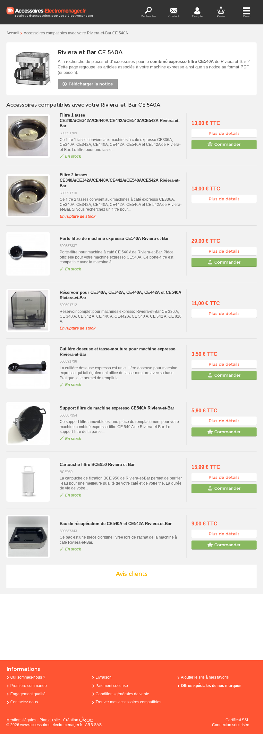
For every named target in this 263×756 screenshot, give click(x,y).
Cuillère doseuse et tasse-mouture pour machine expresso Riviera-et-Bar (117, 352)
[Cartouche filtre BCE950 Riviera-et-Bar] (31, 480)
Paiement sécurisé (112, 685)
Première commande (28, 685)
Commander (227, 144)
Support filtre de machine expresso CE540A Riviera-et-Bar (117, 408)
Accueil (12, 33)
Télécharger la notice (90, 83)
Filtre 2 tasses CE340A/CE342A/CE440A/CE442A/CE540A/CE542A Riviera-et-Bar (120, 180)
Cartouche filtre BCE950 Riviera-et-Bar (97, 464)
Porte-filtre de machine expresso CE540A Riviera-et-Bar (114, 238)
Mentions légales (21, 720)
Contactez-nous (24, 702)
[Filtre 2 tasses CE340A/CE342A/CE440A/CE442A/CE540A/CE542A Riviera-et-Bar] (31, 195)
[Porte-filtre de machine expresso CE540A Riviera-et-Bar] (31, 254)
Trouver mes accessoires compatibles (128, 702)
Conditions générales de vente (122, 694)
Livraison (104, 677)
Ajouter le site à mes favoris (205, 677)
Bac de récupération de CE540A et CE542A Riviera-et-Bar (116, 523)
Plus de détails (224, 133)
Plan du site (49, 720)
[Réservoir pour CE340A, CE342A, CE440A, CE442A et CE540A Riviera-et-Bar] (31, 310)
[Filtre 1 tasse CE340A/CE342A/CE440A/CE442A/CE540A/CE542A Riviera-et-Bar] (31, 136)
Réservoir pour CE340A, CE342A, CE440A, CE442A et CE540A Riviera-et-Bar (120, 295)
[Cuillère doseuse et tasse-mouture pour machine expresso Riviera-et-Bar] (31, 367)
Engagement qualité (28, 694)
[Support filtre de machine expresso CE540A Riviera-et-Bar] (31, 423)
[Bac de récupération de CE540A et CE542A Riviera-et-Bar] (31, 536)
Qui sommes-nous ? (27, 677)
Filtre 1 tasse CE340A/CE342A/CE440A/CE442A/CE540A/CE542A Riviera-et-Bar (120, 120)
